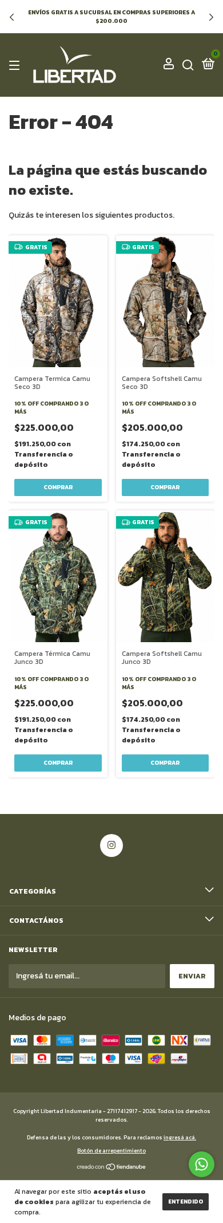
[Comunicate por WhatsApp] (201, 1164)
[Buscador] (188, 65)
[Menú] (16, 65)
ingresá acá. (180, 1137)
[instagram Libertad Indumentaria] (111, 845)
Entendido (185, 1201)
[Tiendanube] (112, 1168)
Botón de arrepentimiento (111, 1150)
